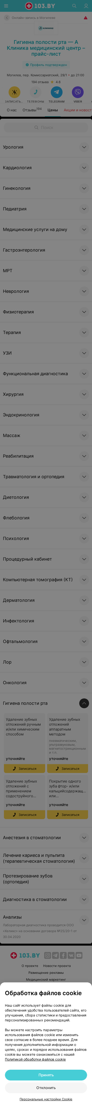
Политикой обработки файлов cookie (35, 1059)
